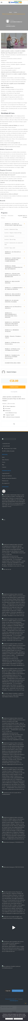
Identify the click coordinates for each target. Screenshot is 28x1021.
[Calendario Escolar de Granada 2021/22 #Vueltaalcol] (13, 803)
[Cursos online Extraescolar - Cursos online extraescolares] (15, 2)
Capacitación (5, 473)
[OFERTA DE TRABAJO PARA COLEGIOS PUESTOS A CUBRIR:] (13, 605)
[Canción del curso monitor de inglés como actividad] (13, 927)
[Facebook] (11, 423)
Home (10, 12)
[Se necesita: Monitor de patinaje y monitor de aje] (13, 704)
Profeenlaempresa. (14, 1000)
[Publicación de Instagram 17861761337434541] (13, 878)
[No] (26, 1016)
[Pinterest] (16, 423)
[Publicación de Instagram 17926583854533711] (13, 853)
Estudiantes (8, 24)
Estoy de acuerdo (9, 1018)
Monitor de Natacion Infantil (8, 478)
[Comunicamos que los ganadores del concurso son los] (13, 952)
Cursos (15, 12)
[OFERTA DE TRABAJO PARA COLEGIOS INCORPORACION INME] (13, 555)
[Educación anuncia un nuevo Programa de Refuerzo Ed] (13, 903)
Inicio (3, 457)
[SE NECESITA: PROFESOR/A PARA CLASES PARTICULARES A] (13, 506)
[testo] (13, 530)
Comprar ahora (14, 386)
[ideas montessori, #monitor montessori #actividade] (13, 977)
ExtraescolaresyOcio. (10, 999)
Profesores (4, 480)
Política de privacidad (18, 1018)
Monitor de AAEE (6, 475)
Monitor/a (12, 20)
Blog (3, 464)
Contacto (4, 467)
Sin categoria (5, 483)
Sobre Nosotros (5, 459)
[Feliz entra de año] (13, 580)
